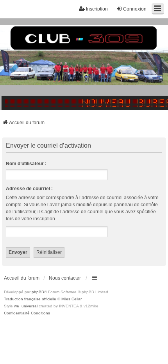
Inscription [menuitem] (97, 9)
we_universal (26, 306)
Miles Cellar (71, 299)
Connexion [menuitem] (135, 9)
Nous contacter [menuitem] (65, 278)
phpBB (38, 292)
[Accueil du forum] (84, 64)
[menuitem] (17, 313)
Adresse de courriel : (29, 188)
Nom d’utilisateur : (26, 163)
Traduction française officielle (30, 299)
